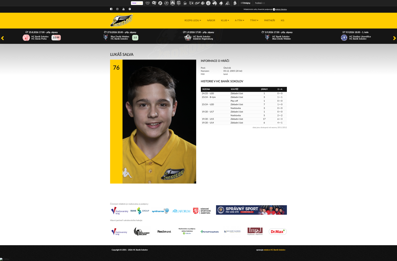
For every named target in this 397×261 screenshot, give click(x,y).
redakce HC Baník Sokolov (274, 250)
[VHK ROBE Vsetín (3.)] (160, 3)
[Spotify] (130, 9)
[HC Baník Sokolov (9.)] (197, 3)
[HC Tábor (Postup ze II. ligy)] (228, 3)
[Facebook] (111, 9)
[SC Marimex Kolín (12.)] (214, 3)
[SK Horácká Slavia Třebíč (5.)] (172, 3)
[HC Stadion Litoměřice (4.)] (166, 3)
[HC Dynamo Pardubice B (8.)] (191, 3)
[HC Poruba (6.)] (179, 3)
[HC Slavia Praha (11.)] (208, 3)
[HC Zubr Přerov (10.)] (202, 3)
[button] (193, 21)
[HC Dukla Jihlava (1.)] (147, 3)
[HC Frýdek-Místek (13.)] (221, 3)
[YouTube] (124, 9)
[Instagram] (117, 9)
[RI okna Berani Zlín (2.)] (154, 3)
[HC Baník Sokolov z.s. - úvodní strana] (121, 21)
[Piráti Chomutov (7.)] (185, 3)
